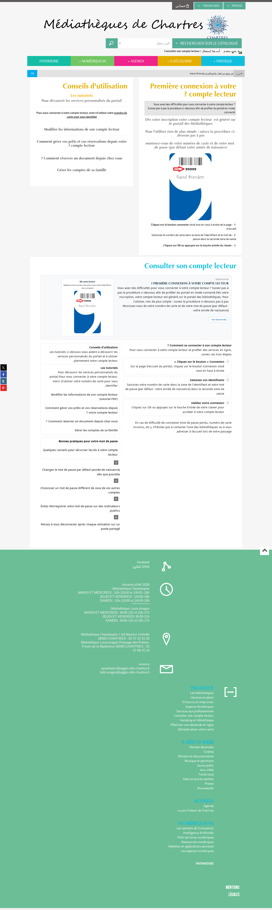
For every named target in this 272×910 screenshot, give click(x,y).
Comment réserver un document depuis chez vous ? (81, 158)
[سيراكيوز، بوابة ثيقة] (136, 27)
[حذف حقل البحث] (120, 43)
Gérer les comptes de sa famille (81, 170)
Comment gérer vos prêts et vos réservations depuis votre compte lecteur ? (82, 144)
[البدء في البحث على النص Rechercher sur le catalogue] (112, 43)
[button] (239, 73)
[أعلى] (264, 550)
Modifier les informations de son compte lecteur (81, 129)
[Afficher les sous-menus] (228, 5)
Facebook (143, 562)
